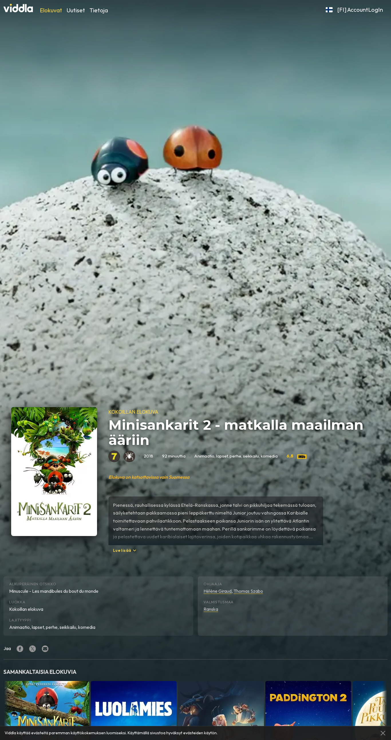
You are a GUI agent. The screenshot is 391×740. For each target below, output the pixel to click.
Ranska (211, 609)
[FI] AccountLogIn (360, 9)
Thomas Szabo (248, 591)
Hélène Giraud (218, 591)
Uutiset (76, 10)
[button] (329, 9)
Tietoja (99, 10)
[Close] (383, 733)
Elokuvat (51, 10)
